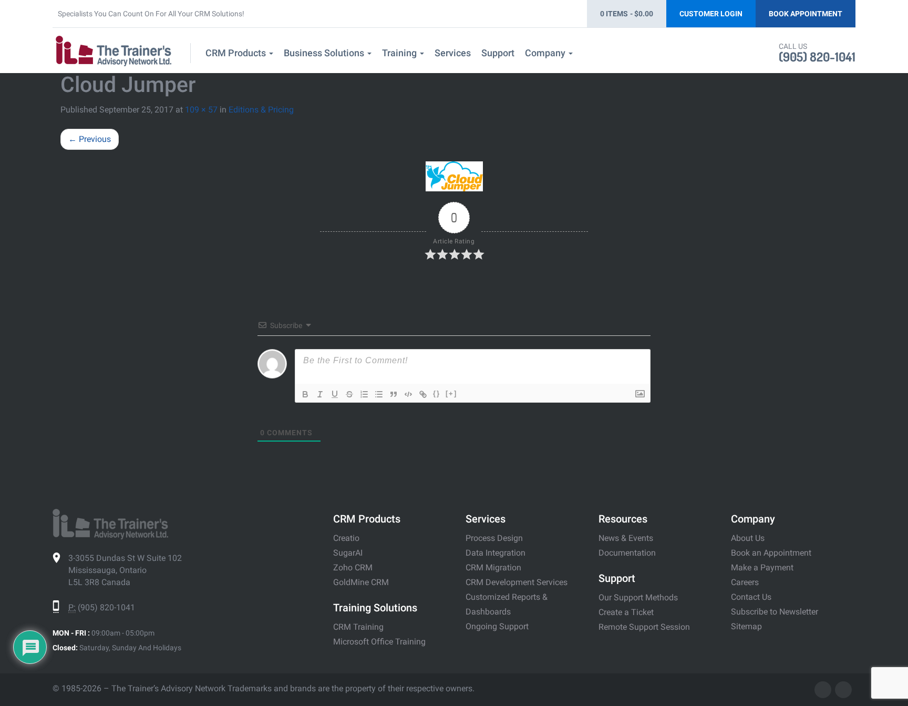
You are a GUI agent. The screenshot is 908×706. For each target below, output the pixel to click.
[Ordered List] (364, 394)
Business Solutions (325, 52)
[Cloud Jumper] (454, 176)
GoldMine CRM (361, 582)
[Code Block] (408, 394)
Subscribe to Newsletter (774, 612)
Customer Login (710, 13)
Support (497, 52)
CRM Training (358, 627)
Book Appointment (805, 13)
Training (400, 52)
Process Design (494, 538)
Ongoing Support (497, 626)
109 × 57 (201, 110)
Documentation (627, 553)
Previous (89, 139)
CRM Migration (493, 567)
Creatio (346, 538)
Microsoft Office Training (379, 642)
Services (453, 52)
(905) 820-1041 (817, 56)
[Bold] (305, 394)
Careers (745, 582)
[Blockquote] (393, 394)
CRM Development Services (516, 582)
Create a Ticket (626, 612)
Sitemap (746, 626)
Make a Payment (762, 567)
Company (546, 52)
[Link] (423, 394)
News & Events (626, 538)
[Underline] (334, 394)
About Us (748, 538)
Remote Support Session (644, 627)
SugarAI (348, 553)
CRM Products (236, 52)
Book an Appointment (771, 553)
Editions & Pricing (261, 110)
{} (436, 393)
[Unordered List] (379, 394)
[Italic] (320, 394)
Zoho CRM (353, 567)
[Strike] (349, 394)
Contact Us (751, 597)
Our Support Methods (638, 597)
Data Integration (495, 553)
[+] (451, 393)
